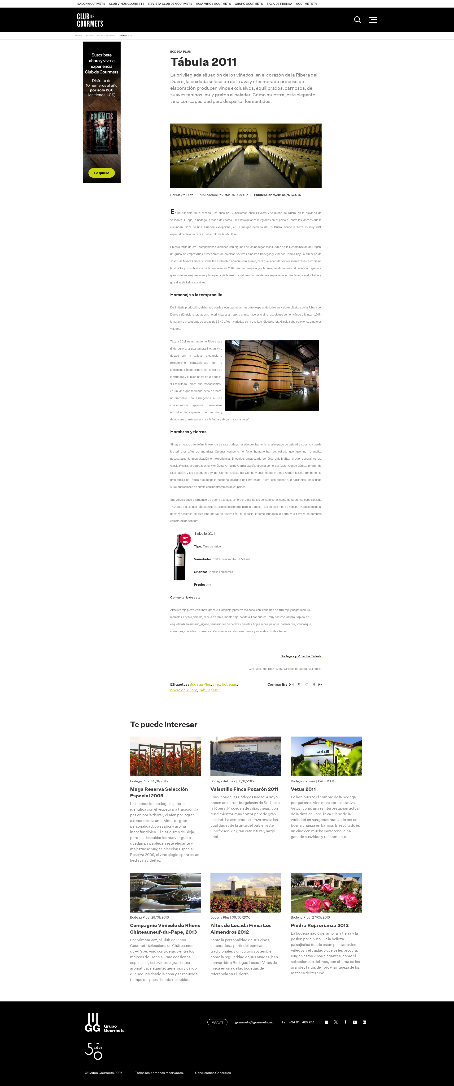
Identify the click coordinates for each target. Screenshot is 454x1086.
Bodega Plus (200, 684)
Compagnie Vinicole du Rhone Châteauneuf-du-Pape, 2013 (165, 929)
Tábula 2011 (125, 35)
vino (216, 684)
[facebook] (314, 684)
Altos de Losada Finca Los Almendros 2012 (240, 929)
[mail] (291, 684)
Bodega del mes (222, 781)
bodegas (229, 684)
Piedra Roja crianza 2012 (320, 925)
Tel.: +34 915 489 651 (297, 1022)
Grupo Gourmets (249, 4)
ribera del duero (183, 690)
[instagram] (306, 684)
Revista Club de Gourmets (170, 4)
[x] (299, 684)
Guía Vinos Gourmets (213, 4)
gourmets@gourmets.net (254, 1022)
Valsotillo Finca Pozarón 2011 (244, 789)
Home (78, 35)
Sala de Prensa (279, 4)
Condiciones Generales (213, 1073)
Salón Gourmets (91, 4)
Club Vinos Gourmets (126, 4)
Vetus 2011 (303, 789)
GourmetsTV (306, 4)
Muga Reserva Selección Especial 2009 (159, 792)
